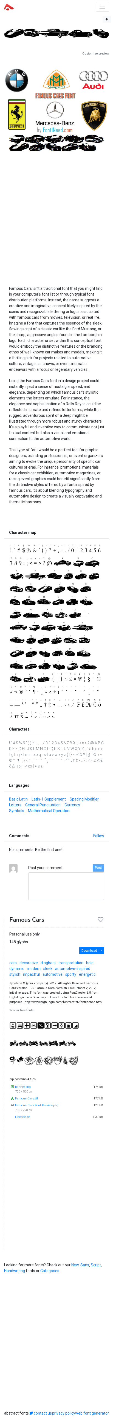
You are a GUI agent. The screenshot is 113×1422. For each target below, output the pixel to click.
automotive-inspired (72, 968)
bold (90, 963)
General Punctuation (43, 805)
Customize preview (95, 53)
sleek (47, 968)
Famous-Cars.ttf (26, 1098)
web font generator (92, 1413)
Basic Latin (18, 799)
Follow (98, 836)
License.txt (22, 1117)
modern (34, 968)
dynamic (16, 968)
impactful (31, 974)
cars (13, 963)
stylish (14, 974)
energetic (87, 974)
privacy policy (63, 1413)
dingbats (48, 963)
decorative (28, 963)
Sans (84, 1265)
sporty (70, 974)
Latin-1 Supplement (49, 799)
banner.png (23, 1087)
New (75, 1265)
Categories (49, 1271)
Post (98, 868)
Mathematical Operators (49, 811)
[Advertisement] (56, 212)
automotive (53, 974)
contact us (43, 1413)
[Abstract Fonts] (9, 6)
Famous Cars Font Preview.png (36, 1105)
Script (96, 1265)
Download (89, 951)
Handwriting (14, 1271)
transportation (70, 963)
